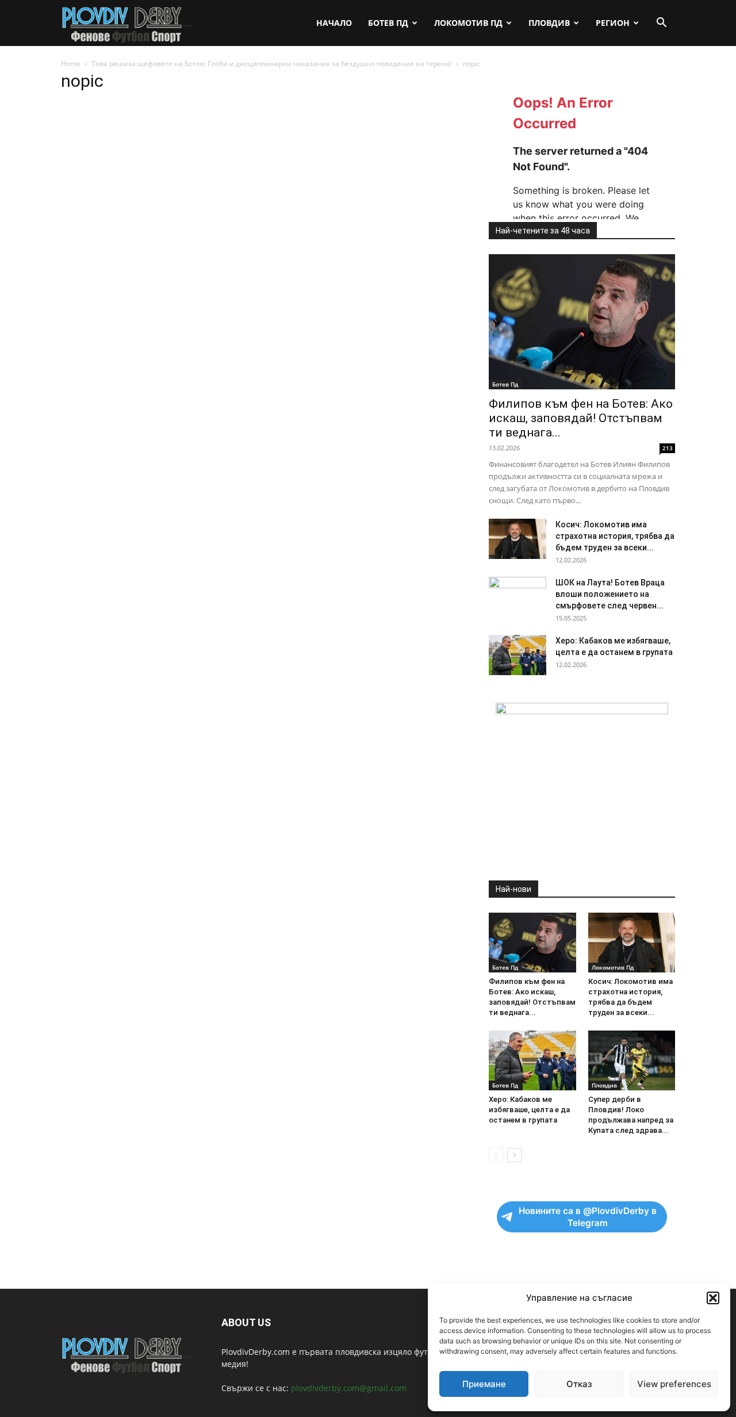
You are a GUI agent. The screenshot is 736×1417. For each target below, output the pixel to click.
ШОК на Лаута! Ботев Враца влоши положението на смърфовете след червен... (610, 594)
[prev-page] (496, 1155)
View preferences (674, 1383)
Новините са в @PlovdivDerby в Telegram (588, 1216)
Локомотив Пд (468, 22)
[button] (713, 1298)
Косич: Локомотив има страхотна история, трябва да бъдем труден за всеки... (614, 536)
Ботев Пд (388, 22)
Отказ (579, 1383)
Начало (334, 22)
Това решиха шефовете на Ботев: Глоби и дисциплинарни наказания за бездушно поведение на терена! (271, 63)
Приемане (484, 1383)
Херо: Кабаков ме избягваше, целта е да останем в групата (529, 1109)
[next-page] (514, 1155)
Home (70, 63)
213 (667, 448)
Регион (613, 22)
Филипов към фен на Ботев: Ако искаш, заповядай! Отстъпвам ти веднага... (581, 418)
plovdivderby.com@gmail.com (349, 1387)
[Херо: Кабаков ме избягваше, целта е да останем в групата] (517, 655)
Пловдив (549, 22)
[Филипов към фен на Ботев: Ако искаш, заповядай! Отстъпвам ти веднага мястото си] (582, 321)
